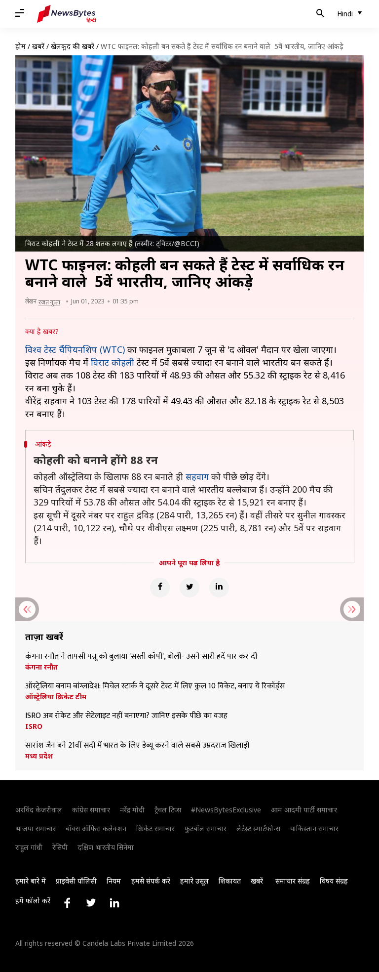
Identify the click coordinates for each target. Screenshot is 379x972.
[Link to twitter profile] (91, 903)
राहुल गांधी (28, 847)
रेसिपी (60, 847)
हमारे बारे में (30, 881)
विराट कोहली (112, 362)
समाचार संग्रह (292, 881)
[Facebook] (160, 587)
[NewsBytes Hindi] (66, 14)
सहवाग (197, 476)
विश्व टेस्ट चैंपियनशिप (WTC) (75, 349)
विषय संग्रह (334, 881)
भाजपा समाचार (35, 828)
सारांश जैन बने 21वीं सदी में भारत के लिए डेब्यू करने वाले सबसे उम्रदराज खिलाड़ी (137, 746)
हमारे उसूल (194, 881)
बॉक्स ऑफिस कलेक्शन (96, 828)
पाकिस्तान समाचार (314, 828)
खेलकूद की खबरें (72, 46)
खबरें (38, 46)
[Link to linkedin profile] (114, 903)
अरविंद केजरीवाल (38, 809)
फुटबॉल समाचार (206, 828)
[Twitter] (189, 587)
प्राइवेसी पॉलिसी (76, 881)
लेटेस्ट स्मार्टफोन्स (258, 828)
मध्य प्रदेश (39, 756)
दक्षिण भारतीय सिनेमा (105, 847)
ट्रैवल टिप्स (167, 809)
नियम (114, 881)
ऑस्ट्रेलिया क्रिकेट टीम (55, 696)
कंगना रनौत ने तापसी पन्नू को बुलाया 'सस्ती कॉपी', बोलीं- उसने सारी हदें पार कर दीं (141, 657)
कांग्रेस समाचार (91, 809)
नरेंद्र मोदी (132, 809)
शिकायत (230, 881)
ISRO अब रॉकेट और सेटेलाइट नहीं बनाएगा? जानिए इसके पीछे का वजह (126, 716)
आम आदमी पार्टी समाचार (304, 809)
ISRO (33, 726)
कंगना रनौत (41, 667)
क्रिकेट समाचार (155, 828)
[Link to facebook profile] (67, 903)
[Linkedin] (219, 587)
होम (20, 46)
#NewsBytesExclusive (226, 809)
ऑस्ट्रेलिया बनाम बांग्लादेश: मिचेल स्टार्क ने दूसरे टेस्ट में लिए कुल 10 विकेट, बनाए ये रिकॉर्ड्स (155, 686)
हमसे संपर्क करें (150, 881)
